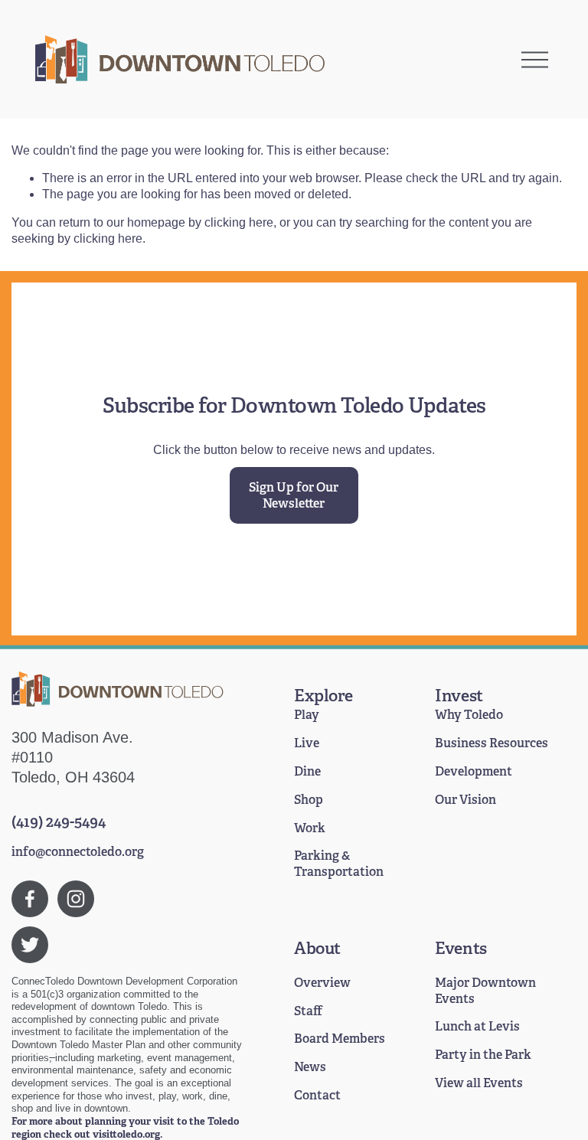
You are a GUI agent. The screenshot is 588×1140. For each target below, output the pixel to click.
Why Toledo (469, 715)
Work (309, 828)
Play (306, 715)
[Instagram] (75, 898)
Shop (308, 800)
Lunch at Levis (477, 1026)
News (310, 1067)
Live (306, 743)
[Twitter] (29, 944)
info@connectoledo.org (77, 852)
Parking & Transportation (339, 864)
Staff (308, 1011)
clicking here (238, 222)
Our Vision (465, 800)
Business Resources (491, 743)
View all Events (479, 1083)
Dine (307, 771)
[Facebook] (29, 898)
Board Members (339, 1039)
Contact (317, 1095)
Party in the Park (483, 1055)
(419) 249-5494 (58, 821)
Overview (322, 983)
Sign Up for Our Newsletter (293, 495)
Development (473, 771)
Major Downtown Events (485, 991)
